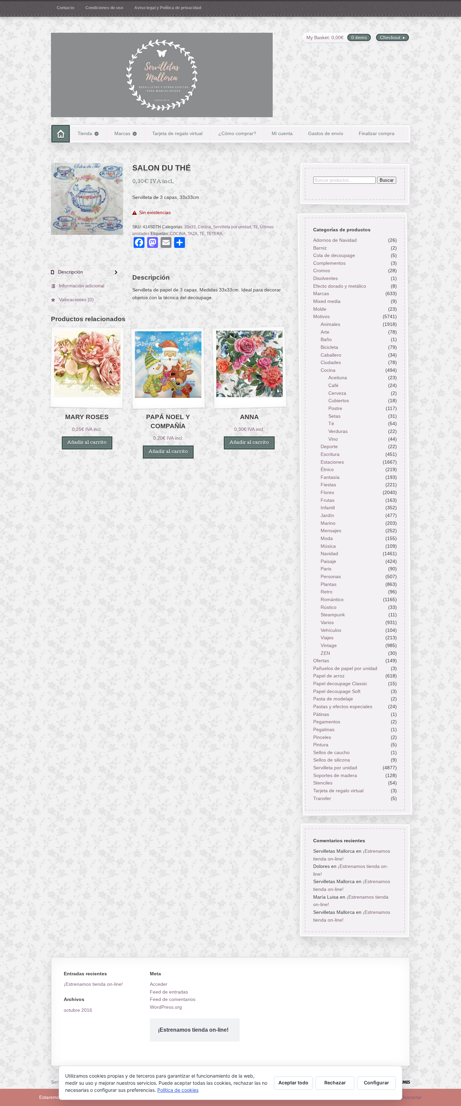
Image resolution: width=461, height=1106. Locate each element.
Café (333, 385)
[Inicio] (60, 133)
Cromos (321, 271)
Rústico (328, 607)
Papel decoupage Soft (336, 691)
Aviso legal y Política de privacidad (167, 7)
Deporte (329, 446)
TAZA (192, 233)
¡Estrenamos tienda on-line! (93, 984)
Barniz (319, 248)
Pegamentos (326, 722)
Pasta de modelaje (333, 699)
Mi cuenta (282, 133)
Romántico (332, 599)
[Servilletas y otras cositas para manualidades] (162, 75)
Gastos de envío (325, 133)
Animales (330, 324)
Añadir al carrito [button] (87, 443)
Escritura (330, 454)
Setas (334, 416)
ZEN (325, 653)
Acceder (158, 984)
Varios (327, 622)
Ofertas (321, 661)
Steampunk (333, 615)
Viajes (327, 638)
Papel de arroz (328, 676)
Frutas (327, 500)
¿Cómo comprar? (237, 133)
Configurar (376, 1082)
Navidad (329, 554)
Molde (319, 309)
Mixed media (326, 301)
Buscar (386, 180)
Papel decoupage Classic (340, 683)
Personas (331, 577)
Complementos (329, 263)
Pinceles (322, 737)
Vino (333, 439)
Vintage (329, 645)
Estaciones (332, 462)
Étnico (327, 469)
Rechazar (335, 1082)
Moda (327, 538)
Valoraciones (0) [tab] (76, 299)
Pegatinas (323, 729)
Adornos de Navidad (334, 240)
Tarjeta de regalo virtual (177, 133)
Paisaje (328, 561)
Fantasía (330, 477)
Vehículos (331, 630)
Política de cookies (177, 1090)
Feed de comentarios (172, 999)
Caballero (331, 355)
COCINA (178, 233)
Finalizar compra (377, 133)
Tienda (85, 133)
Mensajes (331, 531)
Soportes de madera (335, 775)
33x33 (190, 227)
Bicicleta (329, 347)
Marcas (122, 133)
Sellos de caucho (331, 752)
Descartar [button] (411, 1097)
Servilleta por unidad (232, 227)
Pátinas (321, 714)
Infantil (328, 508)
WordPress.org (166, 1007)
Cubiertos (338, 401)
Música (328, 546)
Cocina (204, 227)
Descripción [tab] (70, 272)
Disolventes (325, 278)
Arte (325, 332)
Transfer (322, 798)
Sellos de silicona (331, 760)
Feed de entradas (169, 992)
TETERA (214, 233)
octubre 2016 (78, 1010)
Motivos (321, 316)
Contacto (65, 7)
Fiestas (328, 485)
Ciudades (331, 362)
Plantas (328, 584)
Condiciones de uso (104, 7)
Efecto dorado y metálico (339, 286)
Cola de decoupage (334, 255)
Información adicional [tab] (80, 285)
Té (255, 227)
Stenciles (322, 783)
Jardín (327, 515)
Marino (328, 523)
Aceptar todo (293, 1082)
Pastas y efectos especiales (342, 706)
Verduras (338, 431)
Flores (327, 492)
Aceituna (337, 378)
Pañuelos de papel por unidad (345, 668)
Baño (326, 339)
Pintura (320, 745)
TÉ (202, 233)
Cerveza (337, 393)
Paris (326, 569)
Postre (335, 408)
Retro (326, 592)
